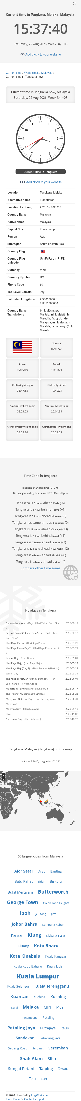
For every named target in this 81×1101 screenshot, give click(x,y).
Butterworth (53, 891)
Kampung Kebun (53, 924)
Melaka (31, 1007)
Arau (41, 871)
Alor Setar (23, 871)
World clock (31, 73)
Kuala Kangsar (55, 956)
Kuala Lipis (55, 966)
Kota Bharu (46, 946)
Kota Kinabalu (25, 956)
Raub (65, 1028)
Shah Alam (31, 1058)
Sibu (52, 1058)
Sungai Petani (21, 1068)
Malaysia (46, 73)
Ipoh (25, 913)
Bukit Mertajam (20, 892)
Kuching (39, 997)
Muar (60, 1007)
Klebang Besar (55, 935)
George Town (22, 902)
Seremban (58, 1048)
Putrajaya (48, 1028)
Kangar (17, 935)
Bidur (41, 881)
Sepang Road (18, 1048)
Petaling (48, 1017)
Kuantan (19, 996)
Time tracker (14, 1099)
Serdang (37, 1048)
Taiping (46, 1068)
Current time (13, 73)
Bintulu (56, 881)
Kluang (23, 946)
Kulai (14, 1007)
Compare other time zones (40, 568)
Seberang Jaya (50, 1038)
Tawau (63, 1068)
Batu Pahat (24, 881)
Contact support (34, 1099)
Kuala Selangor (18, 986)
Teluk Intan (38, 1078)
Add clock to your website (43, 54)
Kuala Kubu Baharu (28, 966)
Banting (56, 871)
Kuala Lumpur (38, 976)
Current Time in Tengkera (40, 172)
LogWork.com (40, 1095)
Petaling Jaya (21, 1028)
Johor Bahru (24, 924)
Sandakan (25, 1038)
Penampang (30, 1017)
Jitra (53, 914)
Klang (34, 934)
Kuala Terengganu (51, 986)
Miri (47, 1007)
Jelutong (40, 914)
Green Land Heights (56, 903)
